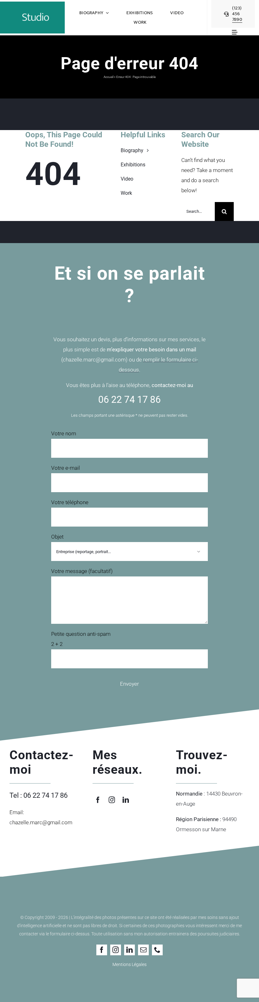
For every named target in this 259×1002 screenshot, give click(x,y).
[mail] (143, 950)
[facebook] (98, 800)
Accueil (108, 77)
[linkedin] (125, 800)
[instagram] (111, 800)
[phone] (157, 950)
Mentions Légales (129, 964)
